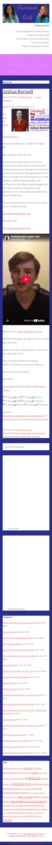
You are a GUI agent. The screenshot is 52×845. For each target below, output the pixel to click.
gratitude (33, 778)
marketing (36, 436)
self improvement (14, 813)
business (28, 768)
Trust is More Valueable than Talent (17, 638)
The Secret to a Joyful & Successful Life (19, 622)
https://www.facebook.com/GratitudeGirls (23, 415)
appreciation (7, 768)
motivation (19, 805)
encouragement (15, 778)
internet (35, 433)
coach (34, 772)
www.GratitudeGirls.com (29, 331)
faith (23, 779)
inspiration (41, 793)
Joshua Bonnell (18, 91)
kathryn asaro (15, 436)
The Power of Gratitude (13, 734)
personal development (34, 805)
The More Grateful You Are (14, 746)
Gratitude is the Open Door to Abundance (21, 695)
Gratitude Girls (26, 13)
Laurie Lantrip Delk (12, 386)
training (7, 820)
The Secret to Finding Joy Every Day (18, 671)
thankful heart (31, 816)
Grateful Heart (9, 719)
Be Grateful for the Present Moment (18, 704)
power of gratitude (40, 809)
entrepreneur (25, 433)
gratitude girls (21, 783)
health (36, 793)
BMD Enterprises (36, 843)
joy (16, 797)
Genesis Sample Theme (33, 833)
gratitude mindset (11, 788)
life (4, 805)
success (21, 816)
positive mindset (25, 809)
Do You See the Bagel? (12, 644)
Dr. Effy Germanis (10, 689)
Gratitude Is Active (11, 665)
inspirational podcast (9, 797)
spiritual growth (13, 816)
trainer (40, 816)
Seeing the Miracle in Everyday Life (18, 752)
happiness (31, 793)
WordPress (32, 835)
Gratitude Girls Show (23, 430)
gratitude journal (40, 784)
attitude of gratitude (17, 768)
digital (16, 433)
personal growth (10, 809)
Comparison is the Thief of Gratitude (18, 650)
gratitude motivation (26, 789)
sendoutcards (37, 813)
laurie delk (26, 436)
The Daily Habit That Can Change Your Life (21, 656)
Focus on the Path (10, 632)
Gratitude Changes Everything (15, 677)
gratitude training (20, 792)
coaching (41, 773)
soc (43, 813)
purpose (5, 813)
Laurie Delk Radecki (35, 801)
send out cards (27, 813)
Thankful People (9, 683)
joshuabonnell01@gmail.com (16, 213)
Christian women (24, 773)
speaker (5, 816)
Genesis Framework (17, 835)
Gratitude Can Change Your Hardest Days (21, 725)
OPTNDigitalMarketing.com (17, 228)
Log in (41, 835)
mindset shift (10, 805)
